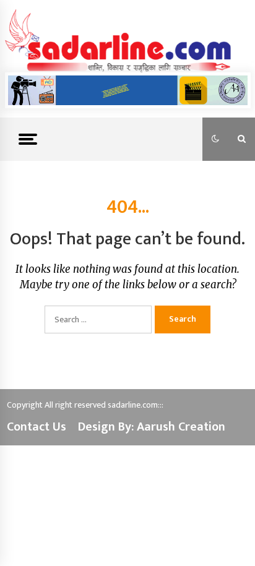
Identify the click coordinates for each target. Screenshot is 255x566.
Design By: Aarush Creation (151, 427)
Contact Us (36, 427)
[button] (215, 139)
